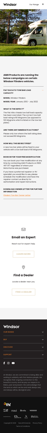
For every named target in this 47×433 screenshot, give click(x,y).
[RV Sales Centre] (34, 417)
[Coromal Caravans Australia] (7, 417)
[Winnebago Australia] (33, 411)
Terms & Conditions (23, 426)
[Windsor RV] (10, 4)
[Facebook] (4, 363)
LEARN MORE (23, 254)
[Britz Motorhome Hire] (23, 411)
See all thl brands (24, 423)
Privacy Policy (37, 423)
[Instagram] (8, 363)
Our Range (34, 4)
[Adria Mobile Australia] (17, 417)
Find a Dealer (24, 292)
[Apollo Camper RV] (6, 411)
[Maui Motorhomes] (14, 411)
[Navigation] (43, 4)
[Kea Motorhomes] (26, 417)
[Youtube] (13, 363)
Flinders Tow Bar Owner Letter (17, 195)
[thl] (7, 405)
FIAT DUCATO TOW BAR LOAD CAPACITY (17, 91)
